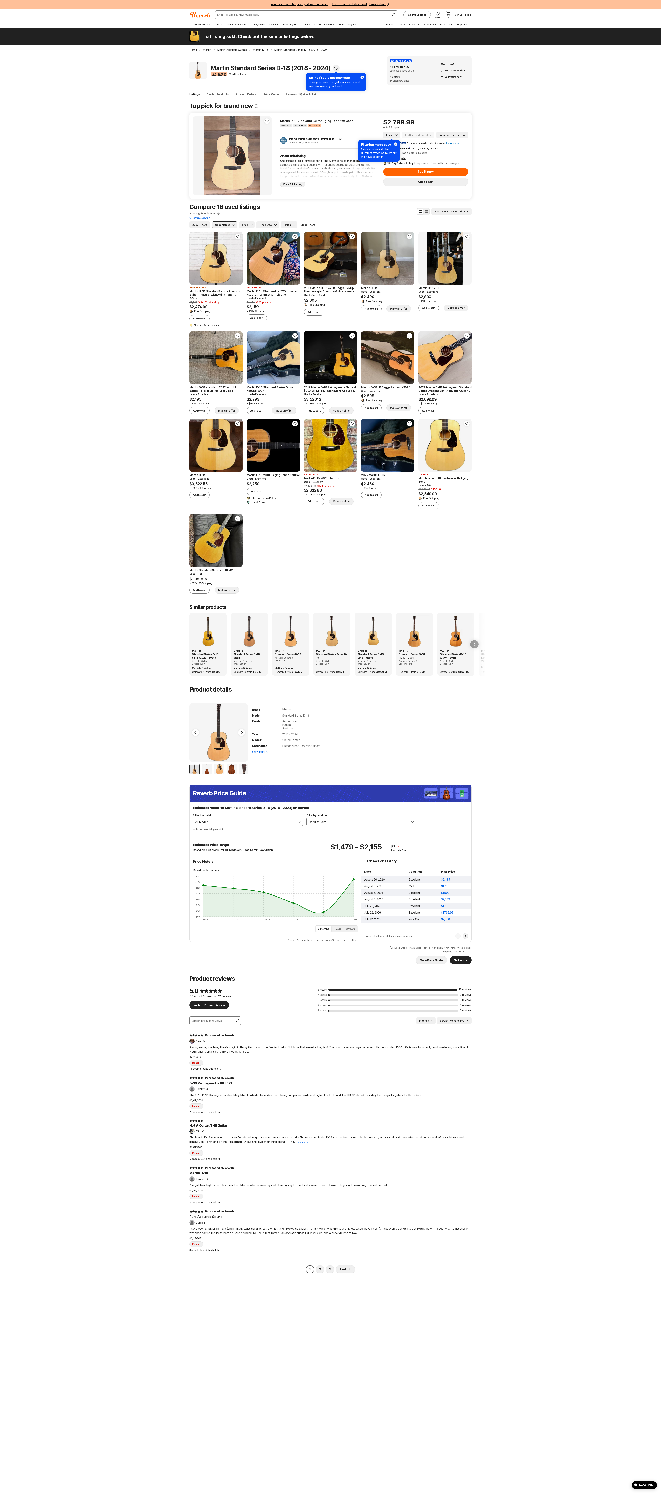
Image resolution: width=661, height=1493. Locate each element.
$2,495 (445, 879)
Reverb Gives (447, 24)
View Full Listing (292, 184)
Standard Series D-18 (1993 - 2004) (412, 656)
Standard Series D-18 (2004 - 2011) (453, 656)
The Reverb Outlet (201, 24)
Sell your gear (417, 15)
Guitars (219, 24)
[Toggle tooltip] (256, 106)
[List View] (426, 211)
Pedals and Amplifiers (238, 24)
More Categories (348, 24)
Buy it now (426, 172)
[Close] (395, 144)
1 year (337, 928)
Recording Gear (291, 24)
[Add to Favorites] (336, 68)
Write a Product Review (209, 1005)
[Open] (299, 821)
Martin (286, 709)
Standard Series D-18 (288, 654)
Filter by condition (317, 815)
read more (302, 1142)
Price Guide (271, 94)
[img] (327, 138)
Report (196, 1062)
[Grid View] (420, 211)
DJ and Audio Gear (324, 24)
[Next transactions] (465, 936)
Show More (258, 751)
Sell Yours (460, 960)
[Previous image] (197, 155)
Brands (390, 24)
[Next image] (267, 155)
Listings (194, 94)
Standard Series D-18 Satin (246, 656)
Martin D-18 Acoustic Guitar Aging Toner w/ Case (316, 121)
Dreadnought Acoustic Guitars (301, 746)
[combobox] (244, 822)
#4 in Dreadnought (238, 74)
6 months (323, 928)
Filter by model (202, 815)
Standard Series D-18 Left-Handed (370, 656)
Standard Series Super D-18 (331, 656)
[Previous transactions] (458, 936)
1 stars (322, 1010)
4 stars (322, 994)
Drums (307, 24)
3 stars (322, 1000)
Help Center (463, 24)
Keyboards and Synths (266, 24)
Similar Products (218, 94)
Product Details (246, 94)
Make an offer (398, 308)
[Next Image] (241, 732)
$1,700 (445, 886)
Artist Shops (429, 24)
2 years (350, 928)
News (400, 24)
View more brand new (452, 135)
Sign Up (459, 14)
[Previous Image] (195, 732)
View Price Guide (431, 960)
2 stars (322, 1005)
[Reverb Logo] (200, 15)
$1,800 (445, 892)
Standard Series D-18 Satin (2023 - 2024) (205, 656)
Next (343, 1269)
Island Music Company (304, 139)
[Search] (393, 15)
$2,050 (445, 919)
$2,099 (445, 899)
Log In (468, 14)
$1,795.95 (447, 912)
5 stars (322, 989)
